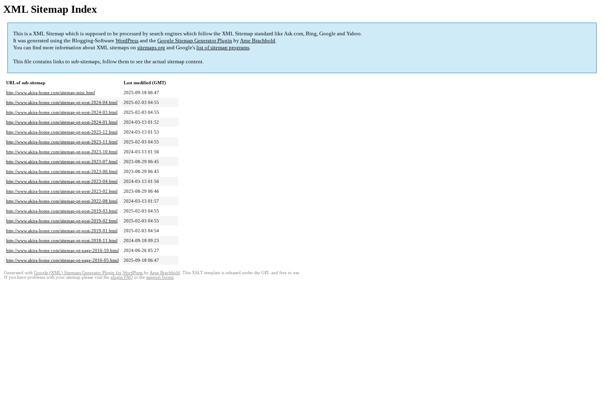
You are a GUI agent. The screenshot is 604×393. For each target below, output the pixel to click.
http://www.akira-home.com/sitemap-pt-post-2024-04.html (62, 102)
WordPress (126, 40)
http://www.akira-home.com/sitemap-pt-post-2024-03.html (62, 112)
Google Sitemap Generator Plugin (194, 40)
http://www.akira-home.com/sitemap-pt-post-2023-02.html (62, 191)
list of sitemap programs (222, 47)
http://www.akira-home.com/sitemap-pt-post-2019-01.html (62, 230)
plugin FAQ (122, 277)
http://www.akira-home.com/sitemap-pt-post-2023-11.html (62, 141)
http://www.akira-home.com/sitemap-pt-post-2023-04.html (62, 181)
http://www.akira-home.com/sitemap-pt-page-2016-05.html (62, 260)
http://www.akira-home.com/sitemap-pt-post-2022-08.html (62, 201)
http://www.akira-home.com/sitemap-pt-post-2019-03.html (62, 210)
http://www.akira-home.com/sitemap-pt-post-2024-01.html (62, 122)
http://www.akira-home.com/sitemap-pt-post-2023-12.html (62, 131)
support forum (160, 277)
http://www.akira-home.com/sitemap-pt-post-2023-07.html (62, 161)
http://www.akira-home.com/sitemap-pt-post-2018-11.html (62, 240)
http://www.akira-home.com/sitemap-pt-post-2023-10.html (62, 151)
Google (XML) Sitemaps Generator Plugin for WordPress (88, 272)
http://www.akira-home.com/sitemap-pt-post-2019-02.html (62, 220)
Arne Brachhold (257, 40)
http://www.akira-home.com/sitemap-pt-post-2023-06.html (62, 171)
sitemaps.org (151, 47)
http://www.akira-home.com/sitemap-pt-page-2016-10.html (62, 250)
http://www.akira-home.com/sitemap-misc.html (50, 92)
